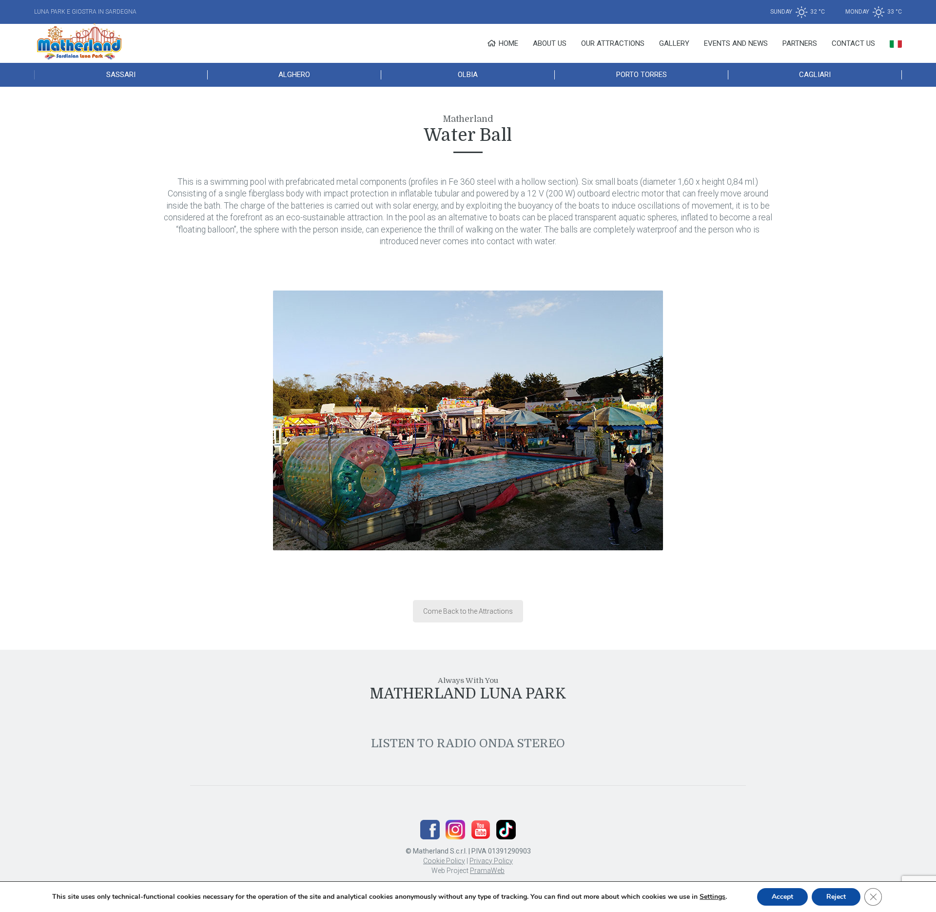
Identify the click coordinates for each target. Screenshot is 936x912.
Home (507, 43)
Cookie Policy (444, 861)
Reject (836, 896)
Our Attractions (612, 43)
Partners (799, 43)
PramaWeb (487, 870)
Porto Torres (641, 74)
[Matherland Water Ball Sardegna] (468, 424)
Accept (782, 896)
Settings (712, 897)
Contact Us (853, 43)
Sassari (121, 74)
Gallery (674, 43)
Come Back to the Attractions (468, 611)
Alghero (294, 74)
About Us (549, 43)
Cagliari (815, 74)
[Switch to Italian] (896, 43)
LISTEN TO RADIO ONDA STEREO (468, 743)
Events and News (736, 43)
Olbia (468, 74)
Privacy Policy (491, 861)
